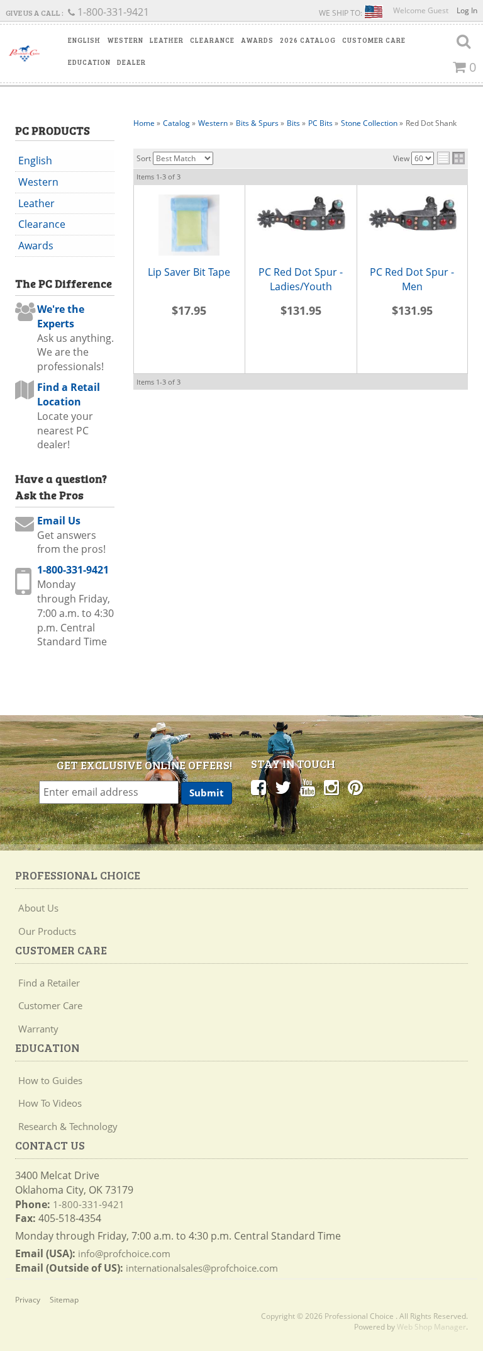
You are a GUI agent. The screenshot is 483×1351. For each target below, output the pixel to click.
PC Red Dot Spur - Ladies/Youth (300, 279)
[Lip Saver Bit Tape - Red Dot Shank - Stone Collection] (189, 225)
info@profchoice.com (124, 1253)
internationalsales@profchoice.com (202, 1268)
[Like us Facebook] (258, 787)
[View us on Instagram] (331, 787)
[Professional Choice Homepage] (24, 53)
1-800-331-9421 (73, 570)
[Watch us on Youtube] (307, 787)
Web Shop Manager (431, 1326)
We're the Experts (60, 316)
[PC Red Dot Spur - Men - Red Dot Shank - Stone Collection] (412, 214)
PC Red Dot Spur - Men (412, 279)
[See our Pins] (355, 787)
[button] (84, 40)
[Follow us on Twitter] (283, 787)
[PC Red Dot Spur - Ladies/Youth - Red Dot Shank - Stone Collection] (301, 214)
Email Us (58, 521)
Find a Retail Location (68, 394)
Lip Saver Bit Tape (189, 272)
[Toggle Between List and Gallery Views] (451, 158)
